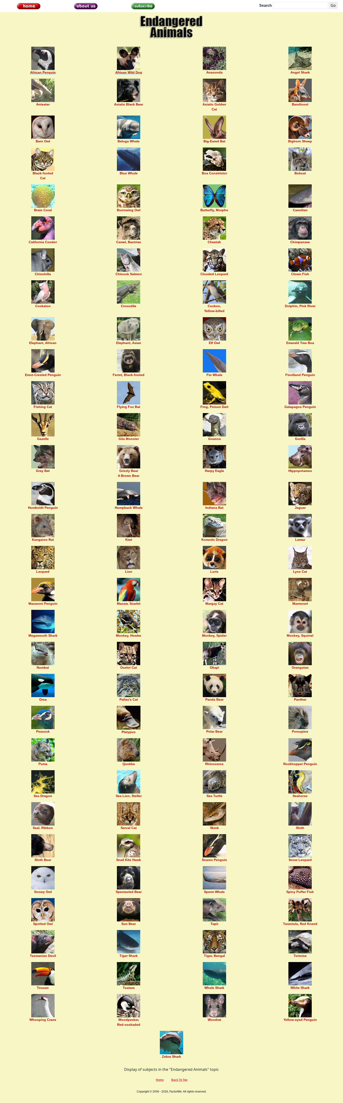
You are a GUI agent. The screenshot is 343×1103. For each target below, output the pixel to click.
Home (160, 1080)
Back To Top (179, 1080)
